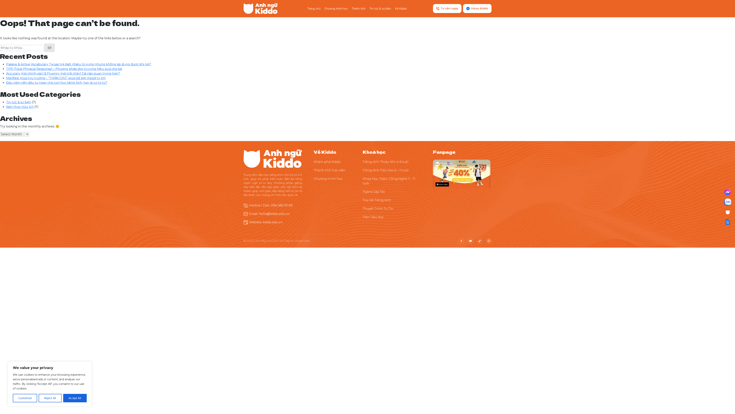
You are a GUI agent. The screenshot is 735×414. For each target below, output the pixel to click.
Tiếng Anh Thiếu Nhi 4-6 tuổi (385, 162)
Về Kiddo (401, 8)
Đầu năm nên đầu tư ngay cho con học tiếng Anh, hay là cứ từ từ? (56, 83)
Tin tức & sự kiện (380, 8)
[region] (50, 383)
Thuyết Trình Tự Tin (378, 208)
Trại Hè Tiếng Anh (377, 200)
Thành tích (359, 8)
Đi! (49, 48)
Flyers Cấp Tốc (374, 192)
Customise (25, 398)
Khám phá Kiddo (327, 162)
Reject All (50, 398)
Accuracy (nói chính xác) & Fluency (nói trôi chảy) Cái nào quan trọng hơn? (63, 73)
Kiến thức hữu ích (20, 107)
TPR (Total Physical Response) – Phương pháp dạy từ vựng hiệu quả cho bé (64, 69)
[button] (728, 222)
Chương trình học (336, 8)
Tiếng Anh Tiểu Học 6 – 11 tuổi (386, 170)
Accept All (75, 398)
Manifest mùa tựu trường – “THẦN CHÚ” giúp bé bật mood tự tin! (55, 78)
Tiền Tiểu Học (373, 217)
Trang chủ (314, 8)
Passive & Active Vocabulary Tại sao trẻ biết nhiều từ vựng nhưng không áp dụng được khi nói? (78, 64)
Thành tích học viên (329, 170)
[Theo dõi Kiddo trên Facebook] (461, 174)
